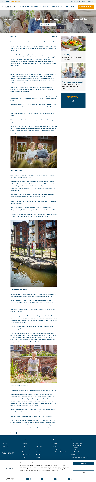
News (78, 1)
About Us (72, 1)
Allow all (83, 463)
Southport (39, 454)
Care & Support (70, 6)
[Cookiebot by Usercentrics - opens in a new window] (9, 479)
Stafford (38, 457)
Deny (83, 472)
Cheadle (24, 443)
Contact (55, 446)
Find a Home (22, 6)
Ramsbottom (39, 446)
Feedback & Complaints (59, 452)
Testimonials (5, 446)
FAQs (83, 1)
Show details (78, 479)
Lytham (24, 457)
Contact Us (90, 1)
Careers (55, 443)
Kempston (24, 452)
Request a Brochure (85, 6)
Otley (37, 443)
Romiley (38, 449)
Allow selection (83, 468)
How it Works (34, 6)
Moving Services (57, 6)
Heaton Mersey (26, 449)
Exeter (24, 446)
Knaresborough (26, 454)
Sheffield (38, 452)
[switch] (43, 479)
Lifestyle (45, 6)
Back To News (45, 24)
